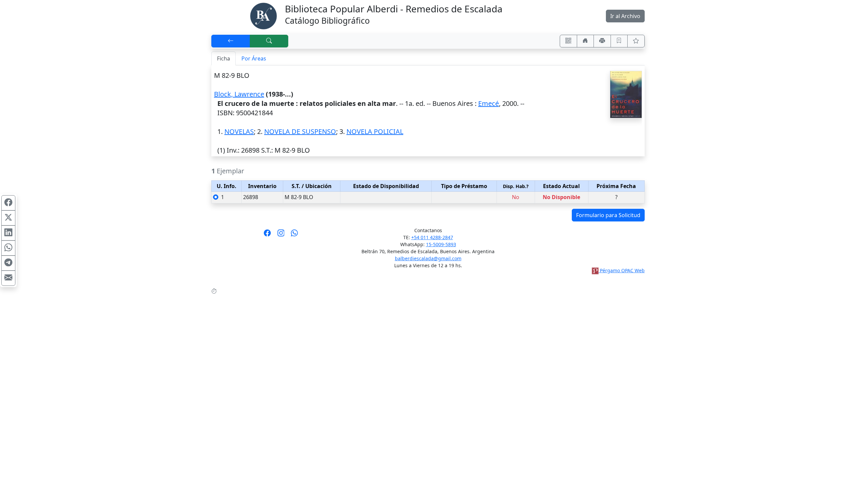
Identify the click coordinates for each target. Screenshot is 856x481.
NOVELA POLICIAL (374, 131)
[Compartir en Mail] (8, 278)
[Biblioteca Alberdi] (263, 15)
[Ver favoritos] (636, 41)
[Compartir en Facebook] (8, 203)
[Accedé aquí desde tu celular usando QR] (568, 41)
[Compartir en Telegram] (8, 263)
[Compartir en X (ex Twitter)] (8, 218)
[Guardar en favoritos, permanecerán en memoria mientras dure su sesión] (619, 41)
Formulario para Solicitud (608, 215)
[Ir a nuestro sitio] (585, 41)
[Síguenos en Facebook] (267, 235)
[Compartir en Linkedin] (8, 233)
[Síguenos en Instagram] (281, 235)
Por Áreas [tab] (253, 58)
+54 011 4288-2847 (432, 237)
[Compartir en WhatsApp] (8, 248)
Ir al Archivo (625, 16)
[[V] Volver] (230, 41)
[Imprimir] (602, 41)
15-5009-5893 (441, 244)
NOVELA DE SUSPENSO (300, 131)
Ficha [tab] (223, 58)
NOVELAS (239, 131)
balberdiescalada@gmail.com (428, 258)
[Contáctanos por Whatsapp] (294, 235)
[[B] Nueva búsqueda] (269, 41)
